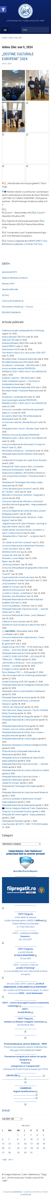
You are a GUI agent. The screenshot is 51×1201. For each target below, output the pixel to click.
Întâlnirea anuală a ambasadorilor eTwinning (23, 330)
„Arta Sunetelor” (9, 583)
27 (3, 1152)
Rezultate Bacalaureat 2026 (14, 362)
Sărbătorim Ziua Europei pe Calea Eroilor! (21, 624)
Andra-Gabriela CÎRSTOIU (14, 336)
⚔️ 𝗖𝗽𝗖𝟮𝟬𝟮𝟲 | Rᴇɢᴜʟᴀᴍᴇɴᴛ (14, 631)
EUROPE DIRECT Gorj (37, 240)
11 (38, 1139)
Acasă (4, 37)
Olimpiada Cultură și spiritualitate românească (23, 691)
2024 (11, 37)
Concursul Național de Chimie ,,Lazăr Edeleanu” (24, 615)
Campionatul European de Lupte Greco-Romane (24, 460)
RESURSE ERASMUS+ (11, 312)
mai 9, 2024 (6, 63)
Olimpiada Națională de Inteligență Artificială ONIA (25, 684)
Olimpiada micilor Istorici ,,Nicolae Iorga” (20, 428)
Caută (46, 29)
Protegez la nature (10, 669)
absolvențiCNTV (9, 272)
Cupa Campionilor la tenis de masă (18, 577)
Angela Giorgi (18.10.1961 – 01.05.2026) (20, 647)
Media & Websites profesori (15, 277)
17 (31, 1143)
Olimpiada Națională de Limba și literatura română (25, 770)
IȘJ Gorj (5, 295)
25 (38, 1148)
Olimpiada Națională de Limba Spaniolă (20, 719)
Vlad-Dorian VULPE (11, 349)
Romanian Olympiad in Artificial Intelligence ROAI (24, 745)
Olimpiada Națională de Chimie (16, 653)
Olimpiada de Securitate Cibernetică (18, 580)
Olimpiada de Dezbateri (13, 821)
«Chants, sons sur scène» (13, 729)
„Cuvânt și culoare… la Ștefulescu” (17, 593)
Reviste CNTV (8, 283)
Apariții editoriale (10, 289)
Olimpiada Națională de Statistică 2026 (20, 454)
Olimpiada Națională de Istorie (16, 697)
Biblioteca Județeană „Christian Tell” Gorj (23, 244)
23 (25, 1148)
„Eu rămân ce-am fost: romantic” (17, 542)
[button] (3, 9)
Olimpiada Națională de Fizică (15, 726)
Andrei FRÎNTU (9, 346)
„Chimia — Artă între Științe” (15, 650)
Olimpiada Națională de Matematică (18, 805)
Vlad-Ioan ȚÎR (8, 340)
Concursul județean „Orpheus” (16, 605)
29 (18, 1152)
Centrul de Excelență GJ (12, 300)
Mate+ (5, 561)
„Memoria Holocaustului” (13, 590)
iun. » (11, 1159)
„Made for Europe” (10, 783)
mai (15, 37)
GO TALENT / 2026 (10, 491)
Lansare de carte (9, 555)
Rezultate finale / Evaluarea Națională (19, 359)
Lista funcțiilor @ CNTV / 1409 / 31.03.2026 (21, 824)
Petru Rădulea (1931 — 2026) (15, 672)
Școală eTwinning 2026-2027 (15, 681)
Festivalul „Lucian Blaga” (13, 558)
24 (31, 1148)
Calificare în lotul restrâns (14, 621)
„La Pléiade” (7, 634)
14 (9, 1143)
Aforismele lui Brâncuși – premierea (18, 450)
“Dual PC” (6, 574)
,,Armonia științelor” (11, 564)
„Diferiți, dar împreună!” (13, 707)
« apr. (4, 1159)
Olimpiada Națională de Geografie (17, 716)
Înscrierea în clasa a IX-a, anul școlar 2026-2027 (24, 352)
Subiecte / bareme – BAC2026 (15, 377)
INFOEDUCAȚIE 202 (11, 552)
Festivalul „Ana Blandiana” (14, 596)
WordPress (17, 1192)
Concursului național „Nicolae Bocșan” (20, 422)
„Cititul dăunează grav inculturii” (17, 488)
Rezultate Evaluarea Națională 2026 (18, 387)
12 (44, 1139)
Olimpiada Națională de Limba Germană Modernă (25, 792)
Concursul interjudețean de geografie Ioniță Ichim (25, 567)
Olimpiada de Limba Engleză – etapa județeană (23, 814)
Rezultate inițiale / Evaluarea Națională (20, 390)
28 (9, 1152)
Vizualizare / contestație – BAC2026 (18, 365)
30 (25, 1152)
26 (44, 1148)
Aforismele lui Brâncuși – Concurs (17, 306)
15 (18, 1143)
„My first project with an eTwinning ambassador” (24, 675)
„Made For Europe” (11, 586)
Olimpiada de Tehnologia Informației (19, 786)
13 (3, 1143)
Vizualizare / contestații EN (14, 397)
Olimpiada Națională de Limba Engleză (20, 738)
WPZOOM (27, 1194)
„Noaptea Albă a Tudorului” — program (20, 536)
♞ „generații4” (8, 643)
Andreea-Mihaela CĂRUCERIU (15, 343)
